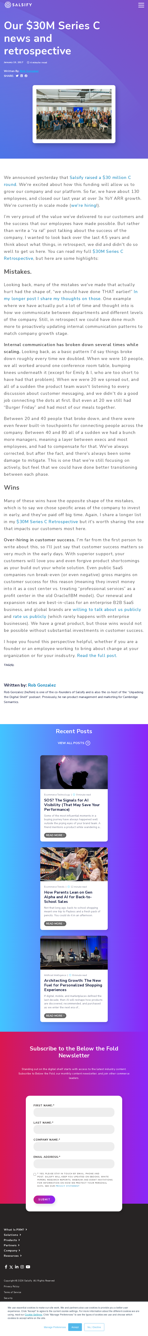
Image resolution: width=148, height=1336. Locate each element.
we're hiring (84, 205)
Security (8, 1298)
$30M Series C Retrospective (47, 522)
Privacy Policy (11, 1286)
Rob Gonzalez (29, 71)
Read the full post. (98, 656)
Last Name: (44, 1123)
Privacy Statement (68, 1186)
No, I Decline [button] (94, 1327)
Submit (44, 1199)
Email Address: (47, 1157)
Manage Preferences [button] (55, 1327)
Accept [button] (75, 1327)
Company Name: (47, 1140)
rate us (20, 616)
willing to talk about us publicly (107, 609)
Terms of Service (12, 1292)
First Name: (44, 1105)
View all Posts (71, 743)
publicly (37, 616)
